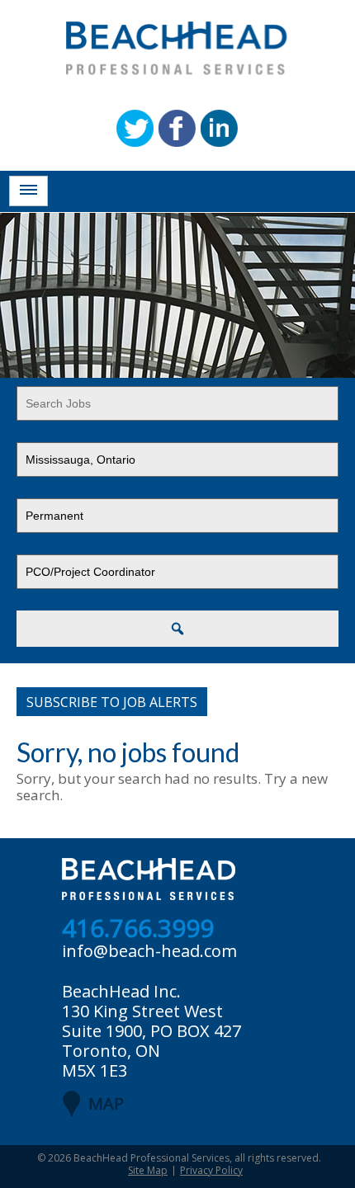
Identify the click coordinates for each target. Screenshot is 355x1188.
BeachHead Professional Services (151, 1158)
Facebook (177, 128)
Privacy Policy (211, 1170)
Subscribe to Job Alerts (111, 702)
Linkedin (219, 128)
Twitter (135, 128)
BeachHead (176, 48)
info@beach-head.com (149, 951)
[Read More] (28, 191)
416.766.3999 (138, 929)
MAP (106, 1103)
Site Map (148, 1170)
